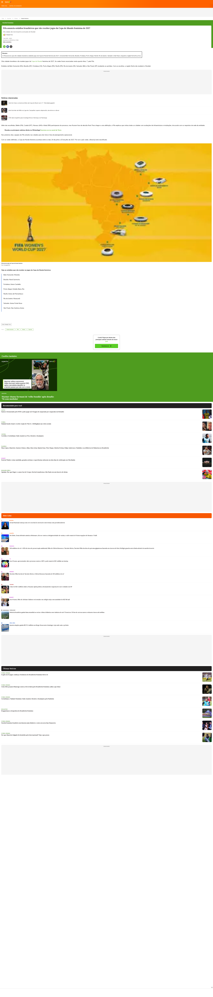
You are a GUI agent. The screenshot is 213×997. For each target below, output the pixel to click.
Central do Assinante (15, 6)
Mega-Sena (12, 623)
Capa (3, 18)
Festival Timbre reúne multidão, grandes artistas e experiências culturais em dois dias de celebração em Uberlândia (38, 460)
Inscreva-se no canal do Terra (51, 130)
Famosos (12, 546)
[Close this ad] (212, 987)
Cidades (12, 584)
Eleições (11, 520)
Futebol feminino (25, 18)
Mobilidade (12, 610)
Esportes (9, 18)
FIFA (18, 329)
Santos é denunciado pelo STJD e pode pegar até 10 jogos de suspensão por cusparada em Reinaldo (32, 412)
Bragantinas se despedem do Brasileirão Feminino (17, 711)
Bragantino (4, 709)
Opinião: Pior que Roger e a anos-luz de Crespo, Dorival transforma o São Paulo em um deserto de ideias (34, 472)
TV (10, 559)
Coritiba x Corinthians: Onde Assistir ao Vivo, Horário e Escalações (22, 436)
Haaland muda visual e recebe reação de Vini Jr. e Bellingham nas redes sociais (26, 424)
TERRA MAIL (4, 6)
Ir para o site (8, 2)
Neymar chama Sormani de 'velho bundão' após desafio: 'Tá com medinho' (28, 398)
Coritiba (3, 434)
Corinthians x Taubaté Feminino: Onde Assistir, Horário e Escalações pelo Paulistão (27, 699)
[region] (106, 993)
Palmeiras (3, 446)
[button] (2, 2)
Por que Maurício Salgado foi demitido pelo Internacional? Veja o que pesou (25, 735)
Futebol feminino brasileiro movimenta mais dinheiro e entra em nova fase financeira (28, 723)
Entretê (3, 458)
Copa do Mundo (36, 61)
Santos (3, 410)
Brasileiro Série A (5, 470)
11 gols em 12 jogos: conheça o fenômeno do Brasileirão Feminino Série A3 (24, 674)
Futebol (16, 18)
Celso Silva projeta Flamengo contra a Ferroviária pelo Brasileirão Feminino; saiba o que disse (30, 687)
